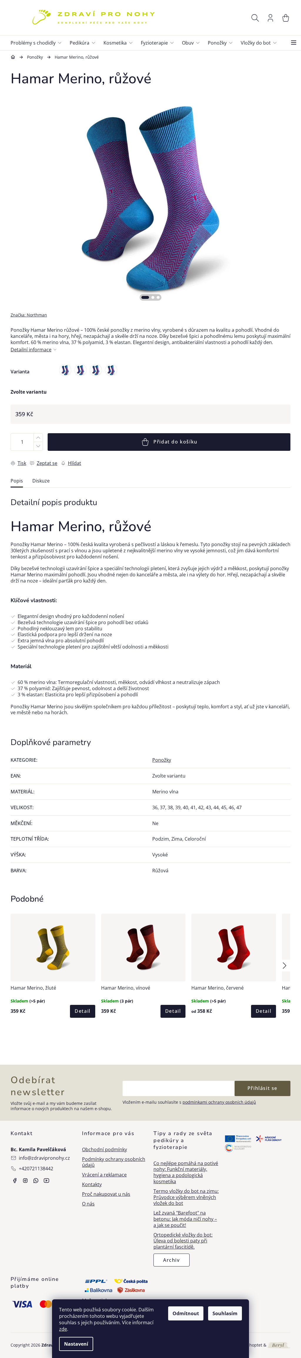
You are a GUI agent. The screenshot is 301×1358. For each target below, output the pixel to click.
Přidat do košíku (175, 441)
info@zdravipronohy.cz (44, 1158)
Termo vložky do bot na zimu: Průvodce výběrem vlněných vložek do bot (186, 1197)
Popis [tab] (17, 481)
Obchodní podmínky (104, 1150)
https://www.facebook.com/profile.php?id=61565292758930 (15, 1180)
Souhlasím (225, 1313)
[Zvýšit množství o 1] (38, 438)
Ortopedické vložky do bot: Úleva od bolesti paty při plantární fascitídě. (183, 1241)
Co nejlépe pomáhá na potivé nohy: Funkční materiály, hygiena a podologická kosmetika (185, 1172)
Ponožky (161, 760)
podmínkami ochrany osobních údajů (219, 1102)
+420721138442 (36, 1168)
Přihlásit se (262, 1088)
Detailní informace (31, 350)
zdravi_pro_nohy (25, 1180)
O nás (88, 1204)
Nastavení (76, 1344)
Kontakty (92, 1184)
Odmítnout (186, 1313)
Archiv (171, 1260)
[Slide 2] (152, 297)
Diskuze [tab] (41, 481)
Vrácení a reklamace (104, 1175)
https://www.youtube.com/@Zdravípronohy (46, 1180)
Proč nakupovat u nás (106, 1194)
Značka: (29, 315)
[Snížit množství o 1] (38, 446)
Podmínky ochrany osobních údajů (113, 1162)
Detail (83, 1011)
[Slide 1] (145, 297)
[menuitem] (38, 42)
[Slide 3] (158, 297)
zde (63, 1329)
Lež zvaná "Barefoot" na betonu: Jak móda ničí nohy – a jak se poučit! (185, 1219)
